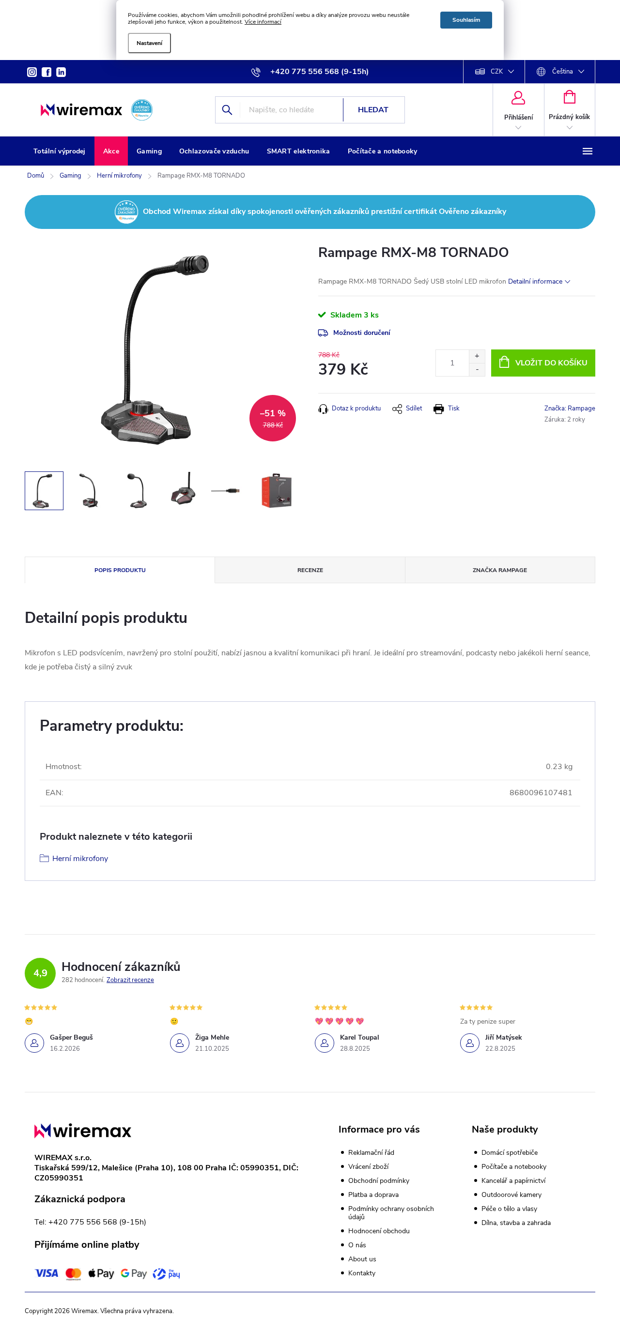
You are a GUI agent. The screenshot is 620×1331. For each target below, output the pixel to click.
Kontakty (361, 1273)
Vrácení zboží (368, 1166)
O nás (357, 1245)
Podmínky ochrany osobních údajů (391, 1213)
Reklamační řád (371, 1152)
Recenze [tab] (310, 570)
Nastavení (149, 43)
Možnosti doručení (361, 332)
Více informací (263, 22)
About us (362, 1259)
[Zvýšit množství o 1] (477, 356)
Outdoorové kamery (511, 1195)
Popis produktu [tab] (120, 570)
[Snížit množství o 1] (477, 369)
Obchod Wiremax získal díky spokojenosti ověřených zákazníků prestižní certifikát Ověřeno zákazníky (324, 211)
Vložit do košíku (551, 363)
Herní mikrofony (80, 858)
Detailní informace (535, 281)
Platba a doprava (373, 1194)
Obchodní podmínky (378, 1180)
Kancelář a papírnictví (513, 1181)
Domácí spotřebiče (509, 1153)
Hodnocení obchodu (379, 1231)
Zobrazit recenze (130, 980)
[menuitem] (59, 151)
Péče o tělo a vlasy (509, 1209)
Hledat (373, 110)
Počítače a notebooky (513, 1167)
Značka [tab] (500, 570)
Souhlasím (466, 20)
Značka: (569, 408)
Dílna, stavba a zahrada (516, 1223)
